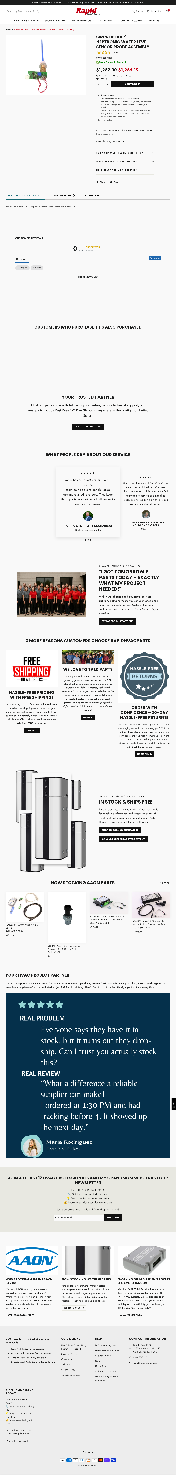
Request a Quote (103, 1355)
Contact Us (66, 1359)
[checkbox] (37, 267)
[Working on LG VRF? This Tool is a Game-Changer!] (144, 1260)
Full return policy (105, 120)
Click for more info (131, 1315)
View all (165, 882)
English (86, 1452)
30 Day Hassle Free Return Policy (119, 153)
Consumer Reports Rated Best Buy (123, 839)
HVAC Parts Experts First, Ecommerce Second (73, 1347)
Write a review (155, 258)
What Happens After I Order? (116, 161)
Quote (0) (173, 1104)
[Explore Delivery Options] (51, 594)
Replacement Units (83, 20)
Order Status (101, 1366)
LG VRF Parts (108, 20)
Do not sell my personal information (106, 1378)
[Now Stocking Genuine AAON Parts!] (32, 1260)
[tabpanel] (88, 286)
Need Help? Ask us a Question (117, 170)
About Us (154, 20)
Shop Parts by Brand (27, 20)
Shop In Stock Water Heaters (120, 830)
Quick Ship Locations (105, 1371)
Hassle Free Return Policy (107, 1350)
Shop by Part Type (55, 20)
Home (8, 29)
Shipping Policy (69, 1354)
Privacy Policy (68, 1369)
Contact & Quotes (132, 20)
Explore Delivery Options (117, 621)
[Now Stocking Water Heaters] (88, 1260)
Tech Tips (65, 1364)
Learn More (31, 730)
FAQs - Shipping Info (105, 1345)
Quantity (101, 78)
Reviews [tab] (22, 259)
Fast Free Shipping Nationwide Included (113, 76)
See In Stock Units (74, 1307)
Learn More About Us (88, 426)
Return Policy (144, 754)
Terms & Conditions (70, 1374)
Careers (99, 1360)
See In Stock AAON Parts (20, 1315)
